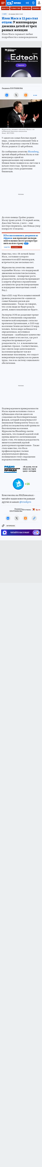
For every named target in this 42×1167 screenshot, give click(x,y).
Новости (5, 8)
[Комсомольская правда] (14, 3)
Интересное (11, 526)
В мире (5, 14)
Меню (3, 3)
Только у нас (16, 8)
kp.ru (38, 509)
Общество (7, 247)
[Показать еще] (35, 95)
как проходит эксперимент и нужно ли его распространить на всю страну (21, 239)
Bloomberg (33, 151)
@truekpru (25, 502)
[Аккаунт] (39, 3)
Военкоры (27, 8)
